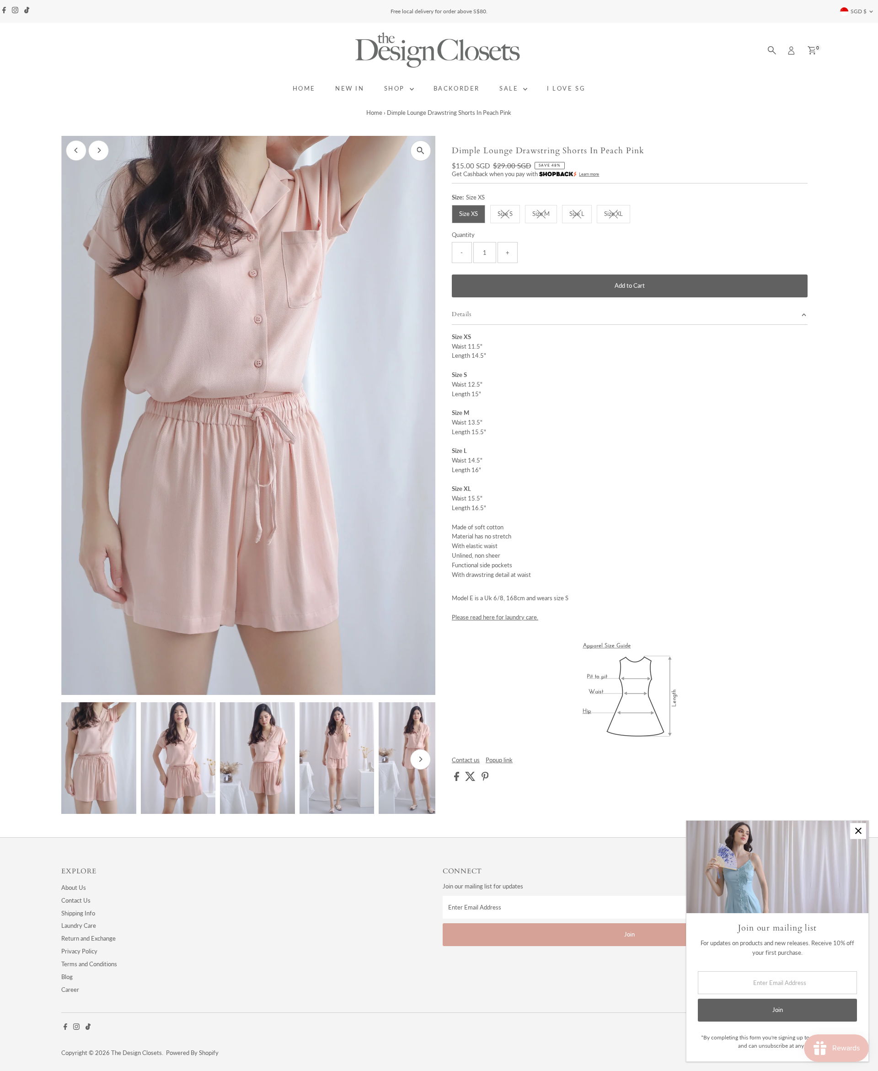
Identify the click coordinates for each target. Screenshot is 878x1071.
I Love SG (566, 88)
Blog (67, 976)
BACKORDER (457, 88)
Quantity (463, 234)
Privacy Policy (79, 951)
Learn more (589, 174)
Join (629, 934)
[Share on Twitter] (471, 778)
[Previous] (76, 150)
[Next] (98, 150)
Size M (544, 215)
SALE (510, 88)
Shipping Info (78, 913)
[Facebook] (4, 11)
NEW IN (349, 88)
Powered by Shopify (192, 1052)
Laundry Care (78, 925)
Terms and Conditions (89, 964)
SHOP (395, 88)
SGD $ (859, 11)
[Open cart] (812, 50)
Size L (580, 215)
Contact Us (76, 900)
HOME (304, 88)
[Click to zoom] (420, 150)
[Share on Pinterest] (485, 778)
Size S (509, 215)
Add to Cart (630, 285)
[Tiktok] (27, 11)
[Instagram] (15, 11)
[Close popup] (858, 831)
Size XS (468, 213)
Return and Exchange (88, 938)
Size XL (617, 215)
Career (70, 989)
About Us (73, 887)
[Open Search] (772, 50)
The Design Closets (136, 1052)
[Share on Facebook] (457, 778)
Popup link (499, 760)
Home (374, 112)
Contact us (466, 760)
